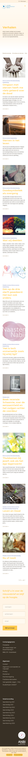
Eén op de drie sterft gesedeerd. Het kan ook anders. (13, 293)
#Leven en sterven (6, 80)
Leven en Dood (12, 510)
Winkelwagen (23, 1)
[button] (25, 6)
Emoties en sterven (18, 53)
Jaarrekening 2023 (9, 712)
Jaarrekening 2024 (9, 718)
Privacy (5, 671)
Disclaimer (6, 674)
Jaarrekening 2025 (9, 723)
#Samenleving (6, 82)
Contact (5, 664)
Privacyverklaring (18, 754)
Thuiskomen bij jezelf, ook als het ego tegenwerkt (13, 461)
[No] (26, 751)
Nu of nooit (9, 558)
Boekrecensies (7, 53)
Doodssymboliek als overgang (12, 192)
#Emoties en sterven (7, 285)
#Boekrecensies (6, 397)
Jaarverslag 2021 (8, 704)
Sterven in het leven (11, 142)
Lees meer (5, 109)
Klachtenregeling (8, 677)
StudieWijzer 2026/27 (10, 685)
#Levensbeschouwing (15, 80)
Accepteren (9, 754)
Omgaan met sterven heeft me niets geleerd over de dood (13, 89)
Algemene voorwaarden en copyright (11, 668)
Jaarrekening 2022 (9, 707)
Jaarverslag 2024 (8, 715)
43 (23, 580)
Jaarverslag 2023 (8, 710)
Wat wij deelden (12, 240)
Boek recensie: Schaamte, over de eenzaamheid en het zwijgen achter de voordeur (14, 405)
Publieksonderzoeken (10, 679)
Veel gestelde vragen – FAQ (11, 682)
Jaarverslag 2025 (8, 720)
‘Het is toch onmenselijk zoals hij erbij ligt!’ (13, 351)
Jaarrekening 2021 (8, 702)
